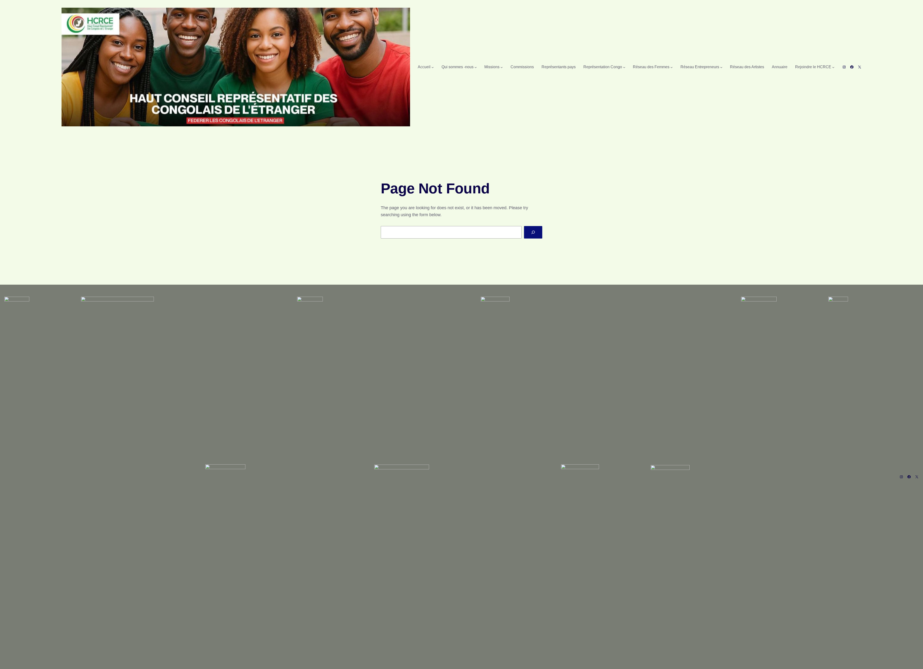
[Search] (533, 232)
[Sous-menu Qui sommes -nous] (475, 67)
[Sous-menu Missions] (501, 67)
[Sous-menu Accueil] (432, 67)
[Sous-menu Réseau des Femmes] (671, 67)
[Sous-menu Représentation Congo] (624, 67)
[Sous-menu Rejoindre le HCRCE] (833, 67)
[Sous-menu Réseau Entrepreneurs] (721, 67)
